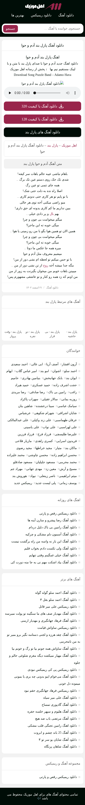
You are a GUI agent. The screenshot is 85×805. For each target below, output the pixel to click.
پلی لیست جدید (46, 483)
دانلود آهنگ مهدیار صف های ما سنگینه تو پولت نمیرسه (41, 613)
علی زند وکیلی (41, 420)
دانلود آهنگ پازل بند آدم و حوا (42, 45)
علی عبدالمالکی (17, 420)
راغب (73, 392)
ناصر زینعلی (47, 476)
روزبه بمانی (69, 399)
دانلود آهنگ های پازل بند (42, 132)
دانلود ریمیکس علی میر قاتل (58, 606)
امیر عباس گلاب (26, 371)
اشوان (56, 371)
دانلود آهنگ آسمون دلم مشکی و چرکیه (51, 534)
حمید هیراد (22, 385)
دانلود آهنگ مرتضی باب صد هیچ (56, 718)
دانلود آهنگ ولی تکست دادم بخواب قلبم (50, 548)
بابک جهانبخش (53, 378)
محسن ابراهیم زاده (64, 455)
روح (45, 265)
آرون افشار (69, 364)
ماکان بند (71, 448)
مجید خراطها (43, 448)
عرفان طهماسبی (66, 420)
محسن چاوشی (38, 455)
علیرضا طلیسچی (66, 434)
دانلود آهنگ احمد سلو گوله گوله (56, 592)
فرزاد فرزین (26, 434)
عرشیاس (25, 413)
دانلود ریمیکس (41, 15)
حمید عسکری (41, 385)
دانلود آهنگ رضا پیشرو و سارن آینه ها (52, 520)
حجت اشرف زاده (65, 385)
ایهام (9, 371)
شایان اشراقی (67, 413)
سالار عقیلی (50, 399)
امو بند (44, 371)
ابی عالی (37, 364)
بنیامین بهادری (31, 378)
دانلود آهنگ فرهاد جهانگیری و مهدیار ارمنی (49, 620)
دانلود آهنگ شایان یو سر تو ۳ (58, 739)
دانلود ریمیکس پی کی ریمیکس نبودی (52, 669)
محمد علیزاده (16, 455)
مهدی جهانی (34, 469)
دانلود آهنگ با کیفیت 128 (39, 119)
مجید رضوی (24, 448)
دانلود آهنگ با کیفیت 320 (39, 106)
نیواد (33, 476)
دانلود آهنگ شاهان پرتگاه (60, 746)
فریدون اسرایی (66, 441)
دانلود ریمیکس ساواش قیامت (57, 627)
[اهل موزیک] (43, 6)
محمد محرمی (67, 462)
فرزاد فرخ (44, 434)
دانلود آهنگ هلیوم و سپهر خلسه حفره (52, 711)
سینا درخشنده (45, 406)
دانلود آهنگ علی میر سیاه (60, 697)
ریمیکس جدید (23, 483)
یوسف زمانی (68, 483)
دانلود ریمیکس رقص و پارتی (58, 513)
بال (52, 214)
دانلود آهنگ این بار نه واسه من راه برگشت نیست (44, 541)
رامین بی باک (57, 392)
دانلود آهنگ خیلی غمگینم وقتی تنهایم (53, 555)
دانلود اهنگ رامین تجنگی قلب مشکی (52, 725)
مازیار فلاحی (23, 441)
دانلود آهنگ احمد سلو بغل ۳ (58, 599)
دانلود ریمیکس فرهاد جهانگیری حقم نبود (50, 690)
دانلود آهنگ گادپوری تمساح (59, 704)
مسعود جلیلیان (45, 462)
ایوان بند (71, 378)
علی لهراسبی (68, 427)
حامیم (15, 378)
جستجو (10, 28)
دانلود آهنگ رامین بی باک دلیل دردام (53, 527)
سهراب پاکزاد (29, 399)
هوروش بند (19, 476)
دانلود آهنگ (66, 15)
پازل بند (52, 145)
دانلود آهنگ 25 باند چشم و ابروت (55, 732)
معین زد (51, 469)
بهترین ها (17, 15)
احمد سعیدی (19, 364)
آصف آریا (52, 364)
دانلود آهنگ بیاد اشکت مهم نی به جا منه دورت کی (44, 562)
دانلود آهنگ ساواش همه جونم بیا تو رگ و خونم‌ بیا (44, 648)
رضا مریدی (18, 392)
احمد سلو (70, 371)
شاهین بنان (25, 406)
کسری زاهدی (44, 441)
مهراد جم (16, 469)
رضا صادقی (37, 392)
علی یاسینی (31, 427)
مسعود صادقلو (22, 462)
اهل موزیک (69, 145)
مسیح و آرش (68, 469)
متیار (59, 448)
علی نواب (49, 427)
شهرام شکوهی (44, 413)
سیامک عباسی (67, 406)
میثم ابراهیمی (68, 476)
